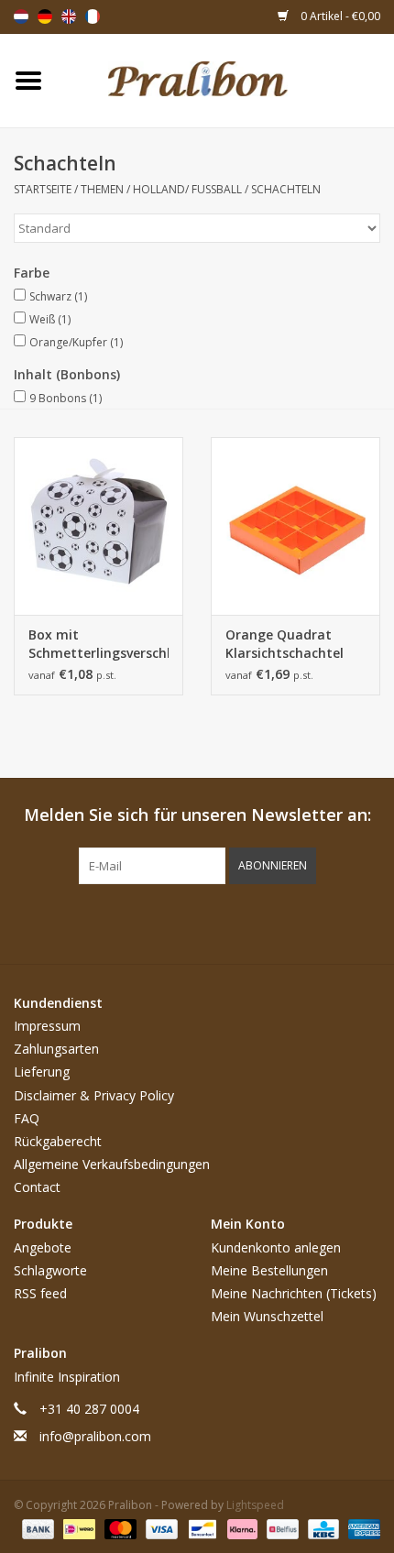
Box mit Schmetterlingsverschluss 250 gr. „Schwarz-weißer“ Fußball (98, 644)
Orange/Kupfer (76, 342)
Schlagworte (50, 1270)
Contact (37, 1187)
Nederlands (21, 16)
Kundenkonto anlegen (276, 1247)
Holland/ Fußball (187, 189)
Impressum (47, 1025)
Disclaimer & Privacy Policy (94, 1095)
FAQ (26, 1118)
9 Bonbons (65, 398)
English (68, 16)
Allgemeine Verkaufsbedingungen (112, 1164)
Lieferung (42, 1071)
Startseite (42, 189)
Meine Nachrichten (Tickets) (294, 1293)
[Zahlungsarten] (36, 1528)
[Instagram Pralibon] (230, 921)
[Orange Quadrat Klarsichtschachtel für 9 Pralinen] (295, 526)
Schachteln (286, 189)
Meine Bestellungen (269, 1270)
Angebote (42, 1247)
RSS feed (40, 1293)
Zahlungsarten (56, 1048)
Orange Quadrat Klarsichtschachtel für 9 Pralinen (284, 644)
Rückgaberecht (58, 1141)
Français (92, 16)
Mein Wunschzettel (267, 1316)
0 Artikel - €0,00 (339, 16)
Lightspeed (255, 1505)
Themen (102, 189)
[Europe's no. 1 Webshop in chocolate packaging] (225, 79)
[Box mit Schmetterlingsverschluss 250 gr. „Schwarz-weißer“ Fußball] (98, 526)
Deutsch (45, 16)
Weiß (50, 319)
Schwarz (58, 296)
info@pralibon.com (95, 1436)
